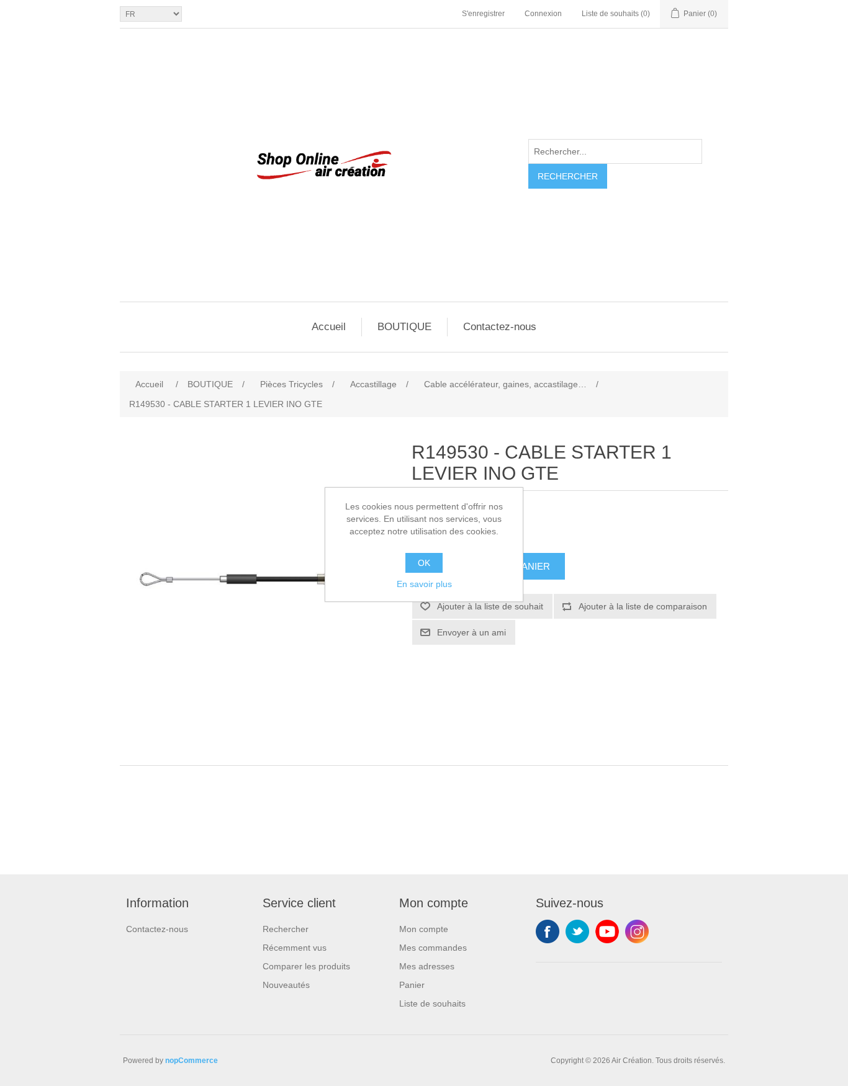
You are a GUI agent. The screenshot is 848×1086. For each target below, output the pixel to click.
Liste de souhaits (432, 1003)
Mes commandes (433, 948)
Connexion (543, 13)
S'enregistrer (483, 13)
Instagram (637, 931)
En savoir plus (424, 584)
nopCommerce (191, 1060)
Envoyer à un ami (471, 632)
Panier (412, 985)
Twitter (577, 931)
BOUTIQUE (404, 327)
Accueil (329, 327)
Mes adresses (426, 966)
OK (424, 563)
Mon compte (423, 929)
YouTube (607, 931)
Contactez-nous (499, 327)
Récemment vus (295, 948)
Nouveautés (286, 985)
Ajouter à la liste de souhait (490, 606)
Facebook (547, 931)
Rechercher (568, 176)
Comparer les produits (306, 966)
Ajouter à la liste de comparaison (643, 606)
